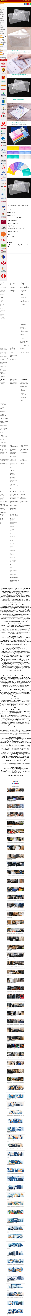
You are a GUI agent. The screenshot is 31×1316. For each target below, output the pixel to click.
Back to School (12, 348)
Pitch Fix (11, 540)
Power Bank (22, 443)
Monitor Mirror (2, 360)
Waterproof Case (13, 456)
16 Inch (1, 515)
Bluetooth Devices (3, 348)
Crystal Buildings (13, 560)
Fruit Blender (22, 332)
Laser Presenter (13, 379)
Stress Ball (12, 488)
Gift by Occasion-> (2, 14)
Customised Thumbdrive (14, 461)
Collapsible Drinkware (24, 328)
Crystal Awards (13, 284)
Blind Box (1, 11)
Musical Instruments (4, 421)
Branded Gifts (12, 518)
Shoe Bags (22, 300)
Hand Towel (2, 317)
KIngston (12, 533)
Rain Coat (1, 523)
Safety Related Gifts (3, 431)
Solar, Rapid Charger (13, 454)
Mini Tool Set (12, 477)
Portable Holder (13, 453)
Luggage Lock (22, 494)
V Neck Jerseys (2, 310)
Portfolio (21, 398)
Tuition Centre (13, 359)
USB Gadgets (2, 376)
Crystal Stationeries (13, 563)
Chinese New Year (13, 351)
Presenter (12, 384)
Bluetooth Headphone (4, 353)
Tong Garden (12, 550)
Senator (11, 544)
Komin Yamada (13, 571)
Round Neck (2, 304)
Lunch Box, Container (4, 418)
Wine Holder (22, 307)
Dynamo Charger (13, 449)
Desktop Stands (13, 448)
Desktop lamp (2, 380)
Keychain (12, 473)
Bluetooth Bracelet (3, 349)
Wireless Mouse (3, 366)
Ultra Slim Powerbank (24, 449)
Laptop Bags (22, 294)
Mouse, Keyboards (3, 362)
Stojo (11, 547)
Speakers (1, 372)
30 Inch (1, 521)
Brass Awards (12, 283)
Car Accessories (3, 404)
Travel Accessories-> (2, 33)
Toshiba (11, 551)
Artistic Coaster (13, 460)
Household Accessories (4, 412)
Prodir (11, 542)
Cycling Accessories (23, 460)
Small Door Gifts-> (2, 22)
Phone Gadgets (13, 452)
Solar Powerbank (23, 448)
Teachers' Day (12, 358)
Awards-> (1, 10)
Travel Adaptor (23, 502)
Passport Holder (23, 397)
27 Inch (1, 519)
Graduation (12, 353)
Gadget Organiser (23, 293)
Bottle (1, 522)
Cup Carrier (22, 330)
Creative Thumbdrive (14, 494)
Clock (1, 405)
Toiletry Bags (22, 304)
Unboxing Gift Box (3, 433)
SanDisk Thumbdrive (14, 511)
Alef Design (12, 519)
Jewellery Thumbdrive (14, 501)
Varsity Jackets (2, 290)
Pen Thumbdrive (13, 509)
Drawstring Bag (23, 290)
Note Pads (2, 508)
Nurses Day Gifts (23, 353)
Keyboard (1, 363)
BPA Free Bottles (23, 324)
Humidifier (2, 414)
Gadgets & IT (2, 347)
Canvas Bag (22, 284)
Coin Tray (12, 470)
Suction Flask (22, 342)
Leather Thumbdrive (14, 504)
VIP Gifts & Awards (13, 514)
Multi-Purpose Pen (3, 452)
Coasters (22, 327)
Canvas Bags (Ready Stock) (4, 459)
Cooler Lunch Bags (23, 286)
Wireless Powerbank (24, 452)
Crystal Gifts (12, 557)
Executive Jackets (3, 287)
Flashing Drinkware (24, 331)
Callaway (12, 527)
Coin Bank (2, 407)
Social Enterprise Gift (14, 485)
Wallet (21, 400)
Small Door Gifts (13, 457)
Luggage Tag (22, 390)
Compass (22, 459)
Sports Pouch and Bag (24, 302)
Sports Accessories (24, 457)
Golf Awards (12, 287)
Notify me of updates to (4, 58)
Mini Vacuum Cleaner (3, 29)
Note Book (2, 498)
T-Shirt (1, 297)
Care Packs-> (1, 12)
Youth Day (12, 360)
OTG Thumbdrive (13, 508)
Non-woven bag (23, 297)
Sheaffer (11, 546)
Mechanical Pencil (3, 449)
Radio (1, 369)
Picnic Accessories (3, 426)
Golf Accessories (3, 411)
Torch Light (2, 383)
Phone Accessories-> (2, 20)
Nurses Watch (2, 437)
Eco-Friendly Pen (3, 446)
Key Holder (22, 389)
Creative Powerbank (24, 445)
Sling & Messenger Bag (24, 301)
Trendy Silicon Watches (14, 468)
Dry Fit (1, 302)
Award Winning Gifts (14, 516)
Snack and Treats (13, 323)
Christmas (12, 352)
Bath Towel (2, 313)
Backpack (22, 283)
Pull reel (11, 481)
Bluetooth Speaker (3, 356)
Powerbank (22, 446)
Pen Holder (2, 31)
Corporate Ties (2, 284)
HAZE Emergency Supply (24, 352)
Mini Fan (12, 476)
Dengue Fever (22, 349)
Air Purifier (2, 403)
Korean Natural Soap (14, 577)
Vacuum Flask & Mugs (24, 345)
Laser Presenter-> (2, 16)
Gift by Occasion (13, 347)
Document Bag (23, 288)
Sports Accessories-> (2, 23)
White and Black (13, 487)
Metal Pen (2, 450)
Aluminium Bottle (23, 323)
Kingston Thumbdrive (14, 502)
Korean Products (3, 415)
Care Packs (12, 321)
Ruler (11, 467)
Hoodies (1, 288)
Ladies (1, 417)
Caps (1, 283)
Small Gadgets (13, 484)
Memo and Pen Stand (3, 28)
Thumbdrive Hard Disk (14, 491)
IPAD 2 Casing (12, 520)
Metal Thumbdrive (13, 505)
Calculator (2, 24)
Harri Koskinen (13, 568)
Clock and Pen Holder (24, 383)
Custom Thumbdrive (14, 495)
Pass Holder (22, 396)
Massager (2, 419)
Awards (11, 282)
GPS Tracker (2, 359)
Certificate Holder (23, 382)
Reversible (2, 294)
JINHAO (11, 530)
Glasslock (12, 529)
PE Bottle (22, 338)
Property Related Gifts (4, 428)
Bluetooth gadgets (3, 352)
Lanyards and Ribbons (4, 296)
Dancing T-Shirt (3, 298)
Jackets (1, 286)
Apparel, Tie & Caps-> (2, 9)
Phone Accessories (14, 443)
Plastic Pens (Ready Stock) (4, 464)
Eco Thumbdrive (13, 498)
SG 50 (11, 567)
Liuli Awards (12, 288)
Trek (11, 553)
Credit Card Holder (23, 386)
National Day (12, 356)
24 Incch (1, 518)
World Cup (22, 463)
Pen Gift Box (2, 453)
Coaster (21, 384)
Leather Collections (24, 379)
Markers (1, 448)
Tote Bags (12, 539)
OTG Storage (12, 450)
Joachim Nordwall (13, 570)
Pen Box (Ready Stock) (3, 463)
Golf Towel (2, 315)
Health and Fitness (23, 351)
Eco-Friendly (12, 471)
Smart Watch (2, 439)
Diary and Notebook (23, 387)
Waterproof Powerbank (24, 450)
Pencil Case (22, 298)
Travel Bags (22, 504)
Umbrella (2, 514)
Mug (21, 335)
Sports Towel (2, 318)
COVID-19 (22, 348)
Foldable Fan (2, 410)
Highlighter (2, 27)
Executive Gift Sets (2, 26)
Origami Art (2, 422)
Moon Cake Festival (13, 355)
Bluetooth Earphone (3, 350)
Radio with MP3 (3, 370)
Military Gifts (1, 18)
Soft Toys (1, 432)
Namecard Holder (23, 394)
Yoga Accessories (3, 442)
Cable (11, 445)
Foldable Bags (22, 291)
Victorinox (12, 554)
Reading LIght (2, 382)
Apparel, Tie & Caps (4, 282)
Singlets (1, 308)
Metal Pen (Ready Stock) (4, 460)
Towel (1, 311)
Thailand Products (13, 583)
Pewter (11, 578)
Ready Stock (2, 457)
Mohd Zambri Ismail (14, 573)
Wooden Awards (13, 291)
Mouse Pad (2, 365)
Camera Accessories (14, 446)
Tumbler (22, 344)
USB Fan (1, 375)
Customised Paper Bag (24, 287)
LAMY (11, 535)
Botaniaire (12, 526)
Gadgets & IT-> (1, 13)
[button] (24, 2)
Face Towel (2, 314)
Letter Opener (2, 504)
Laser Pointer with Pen (14, 382)
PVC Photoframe (13, 464)
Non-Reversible (3, 292)
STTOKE (11, 549)
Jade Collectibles (13, 576)
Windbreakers (2, 291)
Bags (21, 282)
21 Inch (1, 516)
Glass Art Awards (13, 286)
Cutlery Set (2, 408)
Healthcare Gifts (23, 347)
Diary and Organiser (3, 495)
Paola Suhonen (13, 574)
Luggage (22, 295)
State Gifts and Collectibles (15, 581)
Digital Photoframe (3, 425)
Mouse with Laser (13, 383)
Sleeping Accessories (24, 501)
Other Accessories (23, 498)
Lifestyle (2, 401)
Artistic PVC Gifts (13, 459)
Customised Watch (3, 436)
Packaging (22, 401)
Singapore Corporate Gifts (14, 580)
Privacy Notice (1, 46)
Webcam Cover (13, 490)
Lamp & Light (2, 379)
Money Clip (22, 391)
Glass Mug (22, 334)
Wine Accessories (3, 440)
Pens (1, 443)
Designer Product (13, 564)
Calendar (1, 25)
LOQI (11, 537)
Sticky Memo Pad (3, 512)
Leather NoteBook (13, 522)
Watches (1, 435)
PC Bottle (22, 337)
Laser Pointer (12, 380)
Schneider (12, 543)
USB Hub (1, 377)
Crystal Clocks (12, 561)
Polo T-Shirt (2, 300)
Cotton (1, 301)
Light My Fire (12, 536)
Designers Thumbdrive (14, 497)
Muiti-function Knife (14, 478)
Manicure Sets (13, 474)
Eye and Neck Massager (4, 358)
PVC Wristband (13, 466)
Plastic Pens (2, 454)
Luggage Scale (23, 495)
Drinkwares (22, 321)
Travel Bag (22, 305)
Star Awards (12, 290)
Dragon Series (12, 532)
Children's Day (13, 349)
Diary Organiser (3, 497)
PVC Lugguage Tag (13, 463)
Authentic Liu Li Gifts (14, 515)
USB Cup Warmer (3, 373)
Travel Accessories (24, 491)
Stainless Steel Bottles (24, 341)
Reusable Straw (23, 339)
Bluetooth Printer (3, 355)
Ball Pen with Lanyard (4, 445)
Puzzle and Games (3, 429)
